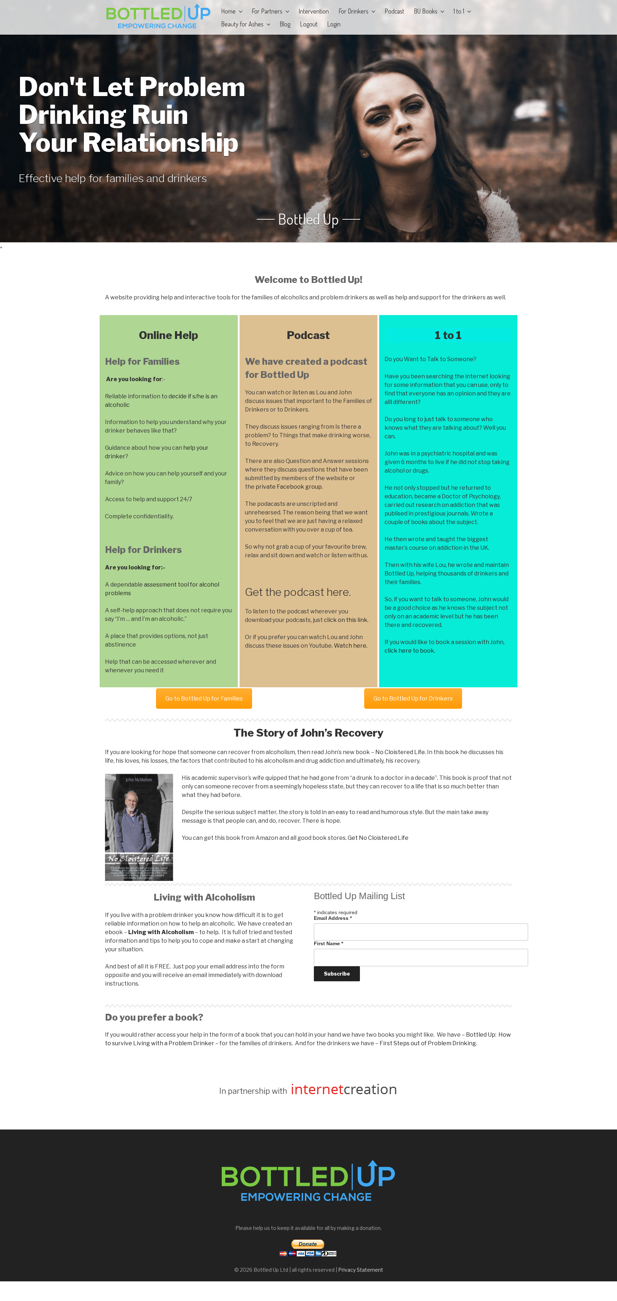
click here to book (409, 650)
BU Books (425, 11)
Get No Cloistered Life (378, 837)
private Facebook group (289, 486)
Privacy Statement (360, 1270)
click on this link (345, 620)
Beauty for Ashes (242, 24)
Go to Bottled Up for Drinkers (413, 698)
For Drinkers (353, 11)
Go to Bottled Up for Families (204, 698)
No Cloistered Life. (400, 752)
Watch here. (350, 645)
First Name (328, 943)
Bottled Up (308, 219)
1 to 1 (458, 11)
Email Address (333, 918)
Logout (308, 24)
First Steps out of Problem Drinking (428, 1043)
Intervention (314, 11)
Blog (285, 24)
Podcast (394, 11)
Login (334, 24)
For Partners (267, 11)
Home (228, 11)
